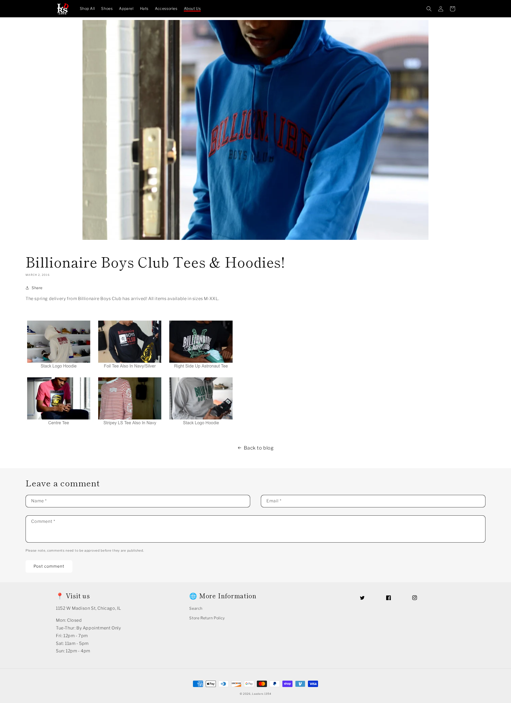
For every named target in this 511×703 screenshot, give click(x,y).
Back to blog (259, 448)
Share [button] (37, 287)
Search (196, 608)
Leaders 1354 (261, 693)
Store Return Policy (207, 618)
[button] (429, 9)
